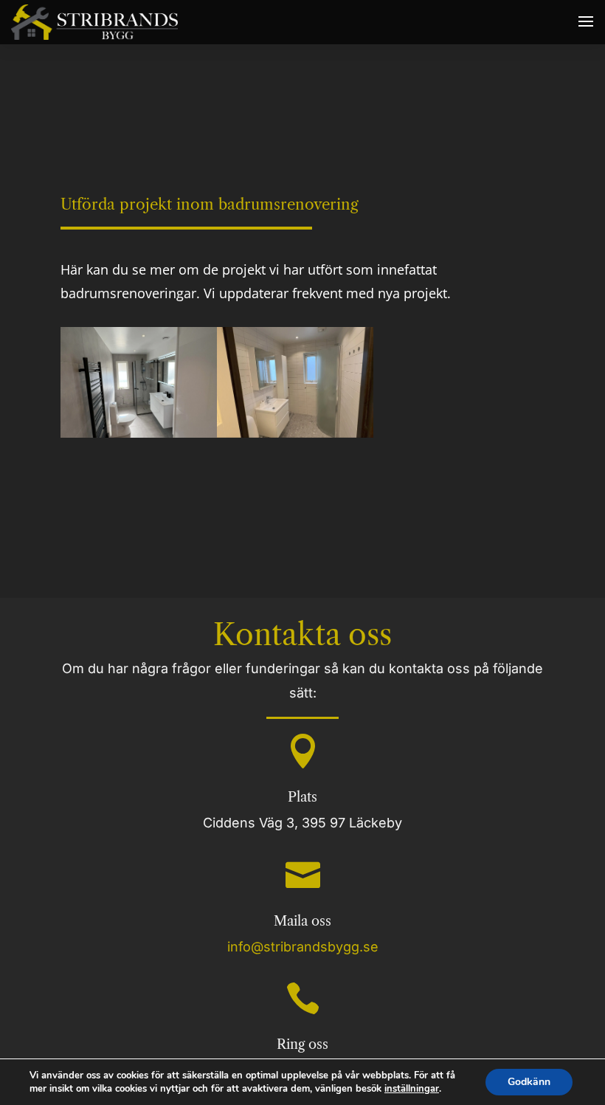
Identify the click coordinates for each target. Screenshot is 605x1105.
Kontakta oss (302, 634)
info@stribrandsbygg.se (302, 946)
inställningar (411, 1088)
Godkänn (529, 1082)
